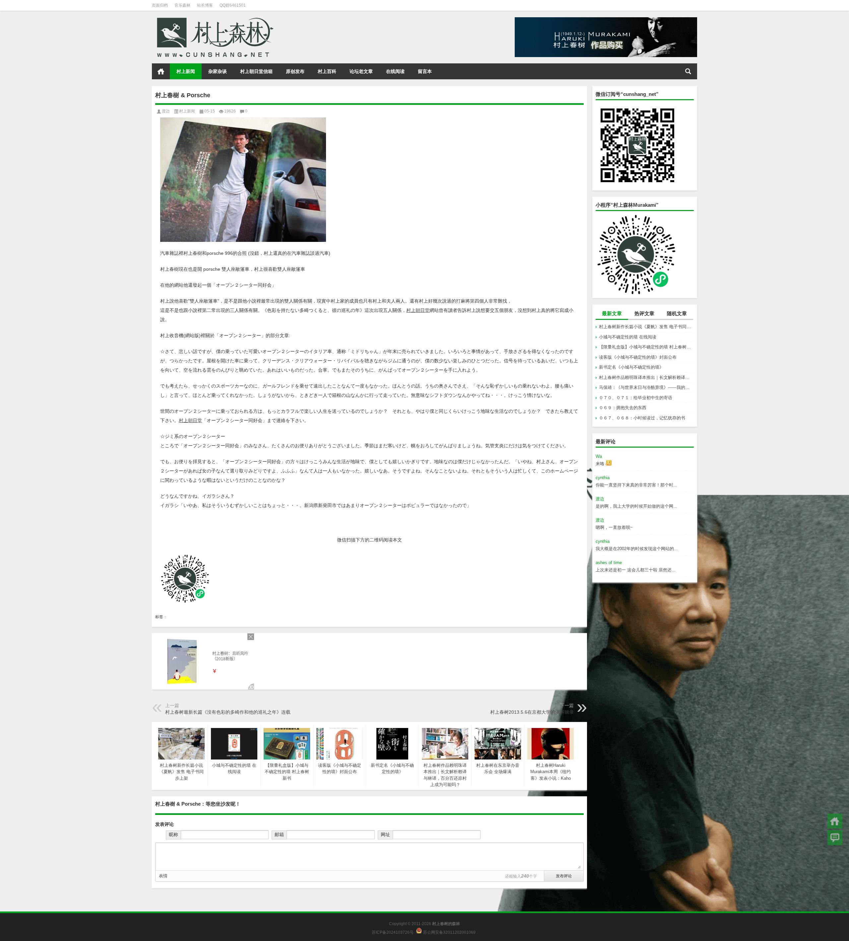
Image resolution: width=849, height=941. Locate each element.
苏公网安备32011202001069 (449, 932)
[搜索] (688, 71)
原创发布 (295, 71)
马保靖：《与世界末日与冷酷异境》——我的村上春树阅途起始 (646, 387)
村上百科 (327, 71)
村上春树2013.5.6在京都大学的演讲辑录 (532, 712)
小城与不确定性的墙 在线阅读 (627, 336)
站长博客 (205, 5)
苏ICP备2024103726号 (393, 932)
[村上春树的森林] (214, 19)
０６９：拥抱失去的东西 (622, 407)
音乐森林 (182, 5)
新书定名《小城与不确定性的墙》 (631, 367)
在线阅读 (395, 71)
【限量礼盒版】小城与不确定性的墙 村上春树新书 (646, 346)
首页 (161, 71)
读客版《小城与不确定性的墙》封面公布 (638, 357)
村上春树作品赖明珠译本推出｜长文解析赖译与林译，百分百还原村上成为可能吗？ (646, 377)
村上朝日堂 (417, 310)
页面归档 (160, 5)
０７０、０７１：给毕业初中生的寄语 (635, 397)
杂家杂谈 (217, 71)
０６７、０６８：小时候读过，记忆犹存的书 (642, 417)
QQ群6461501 (233, 5)
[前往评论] (834, 837)
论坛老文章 (361, 71)
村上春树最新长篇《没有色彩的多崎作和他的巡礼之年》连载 (228, 712)
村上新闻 (185, 71)
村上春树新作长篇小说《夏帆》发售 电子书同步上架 (646, 326)
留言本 (425, 71)
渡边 (166, 111)
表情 (163, 875)
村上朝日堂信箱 (256, 71)
